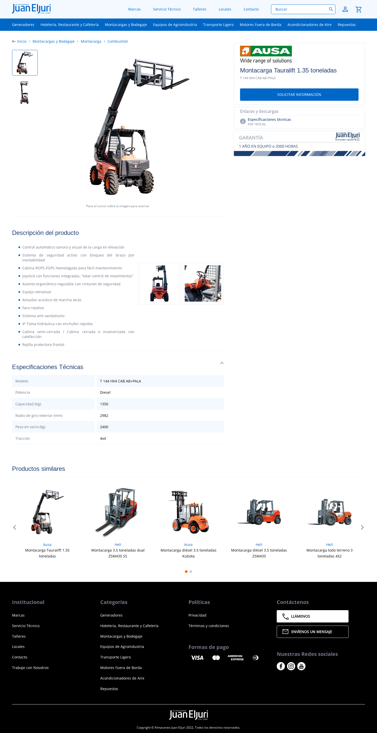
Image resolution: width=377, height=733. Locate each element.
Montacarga (91, 41)
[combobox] (303, 9)
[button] (299, 94)
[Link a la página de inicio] (20, 41)
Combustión (117, 41)
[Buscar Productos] (332, 9)
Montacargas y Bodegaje (54, 41)
